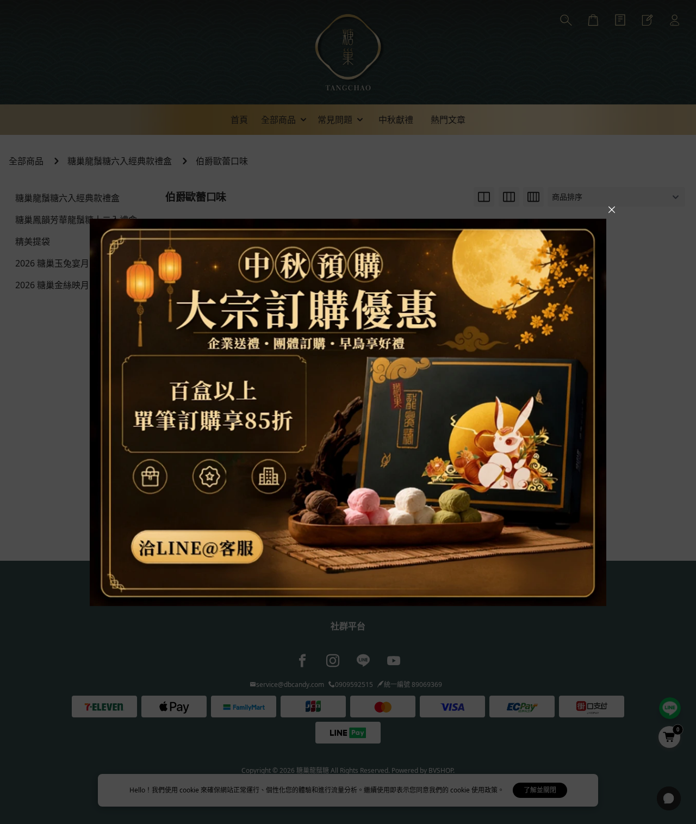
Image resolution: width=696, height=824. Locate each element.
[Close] (611, 210)
